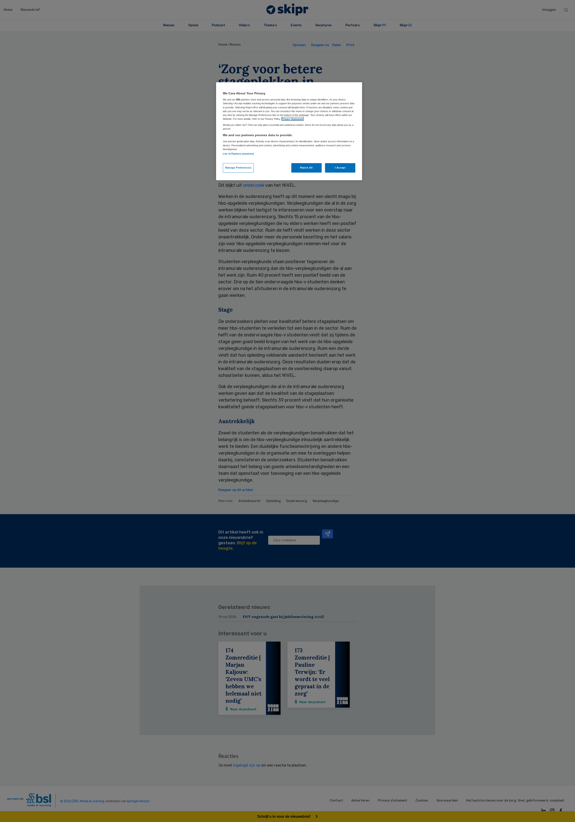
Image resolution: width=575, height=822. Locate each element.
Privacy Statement (292, 119)
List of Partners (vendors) (238, 153)
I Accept (340, 167)
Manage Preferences (238, 167)
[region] (289, 131)
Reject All (306, 167)
